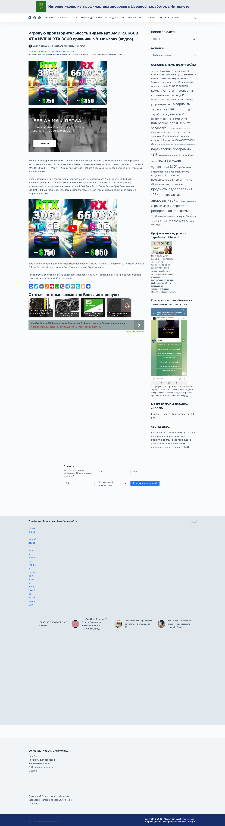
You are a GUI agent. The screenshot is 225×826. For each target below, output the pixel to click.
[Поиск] (195, 18)
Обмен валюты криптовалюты (175, 78)
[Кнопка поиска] (193, 38)
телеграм (182, 216)
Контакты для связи (158, 18)
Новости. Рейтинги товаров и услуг (68, 46)
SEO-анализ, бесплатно (41, 767)
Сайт (68, 483)
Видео (113, 18)
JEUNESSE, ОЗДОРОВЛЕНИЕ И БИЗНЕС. (53, 624)
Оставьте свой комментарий (112, 483)
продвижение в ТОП (165, 175)
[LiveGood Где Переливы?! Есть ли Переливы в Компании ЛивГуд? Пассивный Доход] (75, 624)
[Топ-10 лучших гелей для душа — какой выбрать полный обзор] (161, 624)
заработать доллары (169, 114)
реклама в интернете (172, 205)
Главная (49, 18)
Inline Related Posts (138, 331)
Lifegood (155, 256)
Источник (66, 278)
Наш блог (34, 756)
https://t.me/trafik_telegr (175, 395)
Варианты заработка (132, 18)
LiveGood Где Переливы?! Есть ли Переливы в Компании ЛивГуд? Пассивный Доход (94, 624)
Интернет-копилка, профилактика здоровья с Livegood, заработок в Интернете (118, 6)
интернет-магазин (162, 132)
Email (135, 471)
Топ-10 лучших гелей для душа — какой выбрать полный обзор (180, 623)
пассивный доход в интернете (169, 155)
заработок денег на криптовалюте (170, 118)
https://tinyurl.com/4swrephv (163, 292)
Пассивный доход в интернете (165, 82)
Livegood (158, 74)
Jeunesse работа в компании (175, 71)
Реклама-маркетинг (40, 763)
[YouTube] (30, 17)
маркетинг (171, 140)
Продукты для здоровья (92, 18)
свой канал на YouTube (166, 216)
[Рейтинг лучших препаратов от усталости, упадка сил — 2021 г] (118, 624)
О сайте (176, 18)
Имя (101, 471)
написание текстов (165, 144)
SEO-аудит (172, 75)
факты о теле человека (173, 220)
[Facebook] (34, 17)
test (156, 78)
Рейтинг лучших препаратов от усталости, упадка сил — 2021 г (138, 623)
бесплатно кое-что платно (165, 99)
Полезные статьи (65, 18)
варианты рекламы (182, 110)
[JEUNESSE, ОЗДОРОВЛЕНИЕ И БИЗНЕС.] (32, 624)
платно (185, 155)
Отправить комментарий (145, 483)
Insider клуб (156, 71)
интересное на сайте (181, 128)
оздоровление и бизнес (186, 145)
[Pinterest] (39, 17)
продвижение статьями (169, 184)
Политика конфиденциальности (44, 822)
